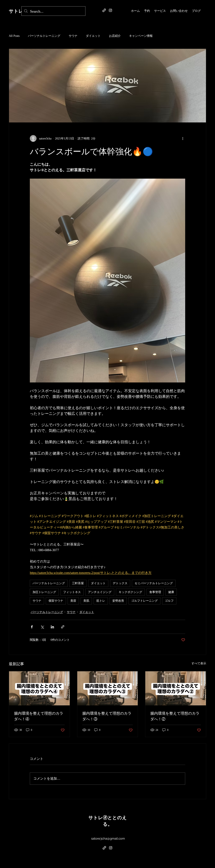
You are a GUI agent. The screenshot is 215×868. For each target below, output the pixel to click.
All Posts (14, 35)
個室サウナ (56, 600)
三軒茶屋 (78, 583)
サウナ (73, 35)
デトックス (120, 583)
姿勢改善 (118, 600)
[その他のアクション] (182, 138)
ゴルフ (169, 600)
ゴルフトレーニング (144, 600)
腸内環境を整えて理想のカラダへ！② (174, 716)
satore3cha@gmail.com (108, 838)
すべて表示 (198, 663)
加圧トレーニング (44, 592)
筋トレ (100, 600)
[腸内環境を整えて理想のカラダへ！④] (39, 688)
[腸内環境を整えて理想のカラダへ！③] (107, 688)
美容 (73, 600)
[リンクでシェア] (63, 627)
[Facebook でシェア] (32, 627)
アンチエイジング (99, 592)
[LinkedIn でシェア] (52, 627)
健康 (171, 592)
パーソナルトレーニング (44, 35)
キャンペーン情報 (141, 35)
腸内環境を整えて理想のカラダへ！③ (106, 716)
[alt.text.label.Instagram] (110, 10)
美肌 (86, 600)
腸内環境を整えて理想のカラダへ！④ (38, 716)
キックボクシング (130, 592)
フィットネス (72, 592)
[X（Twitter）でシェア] (42, 627)
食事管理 (155, 592)
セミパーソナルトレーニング (154, 583)
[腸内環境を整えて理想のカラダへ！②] (175, 688)
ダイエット (93, 35)
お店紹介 (115, 35)
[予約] (104, 10)
